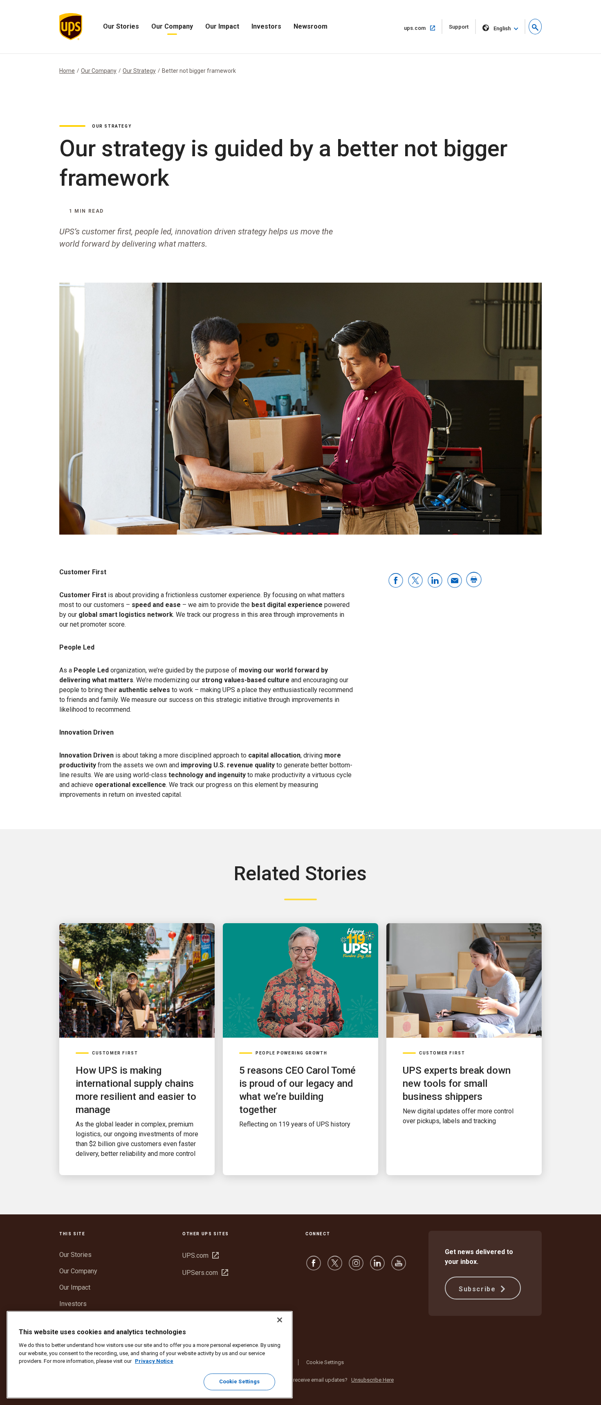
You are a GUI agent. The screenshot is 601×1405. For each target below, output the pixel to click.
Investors (266, 26)
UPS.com (200, 1255)
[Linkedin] (377, 1267)
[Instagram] (356, 1267)
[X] (335, 1267)
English (502, 28)
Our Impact (222, 26)
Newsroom (310, 26)
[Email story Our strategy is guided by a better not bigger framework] (454, 581)
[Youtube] (398, 1267)
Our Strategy (139, 70)
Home (67, 70)
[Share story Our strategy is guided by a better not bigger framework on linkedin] (435, 581)
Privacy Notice (154, 1361)
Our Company (172, 26)
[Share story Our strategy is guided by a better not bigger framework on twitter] (415, 581)
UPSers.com (205, 1273)
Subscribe (478, 1289)
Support (462, 29)
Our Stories (121, 26)
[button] (535, 26)
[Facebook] (313, 1267)
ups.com (423, 28)
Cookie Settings (325, 1362)
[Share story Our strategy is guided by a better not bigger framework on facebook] (396, 581)
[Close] (280, 1320)
